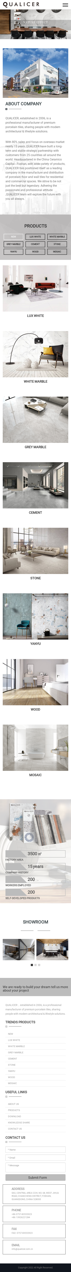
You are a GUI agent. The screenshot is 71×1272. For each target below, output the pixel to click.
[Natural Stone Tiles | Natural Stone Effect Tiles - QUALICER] (35, 551)
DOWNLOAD (14, 1116)
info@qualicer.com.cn (22, 1249)
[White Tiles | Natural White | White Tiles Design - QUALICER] (35, 288)
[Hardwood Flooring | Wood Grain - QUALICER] (35, 682)
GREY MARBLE (14, 244)
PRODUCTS (14, 1110)
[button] (32, 965)
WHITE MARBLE (57, 236)
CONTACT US (15, 1128)
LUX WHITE (35, 236)
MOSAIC (57, 251)
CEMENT (35, 244)
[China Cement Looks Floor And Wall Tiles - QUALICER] (35, 485)
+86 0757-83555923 (22, 1214)
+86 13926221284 (21, 1217)
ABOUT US (13, 1104)
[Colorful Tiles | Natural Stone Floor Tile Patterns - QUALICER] (35, 616)
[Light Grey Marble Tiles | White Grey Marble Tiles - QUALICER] (35, 420)
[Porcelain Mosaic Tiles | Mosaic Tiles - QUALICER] (35, 748)
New (13, 236)
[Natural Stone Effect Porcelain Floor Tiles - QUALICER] (35, 354)
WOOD (35, 251)
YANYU (13, 251)
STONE (57, 244)
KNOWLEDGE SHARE (19, 1122)
